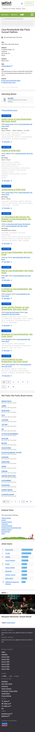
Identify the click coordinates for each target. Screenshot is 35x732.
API (2, 708)
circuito (3, 520)
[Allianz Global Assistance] (4, 724)
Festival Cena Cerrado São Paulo (11, 528)
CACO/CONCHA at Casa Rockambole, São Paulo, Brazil (14, 360)
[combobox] (17, 8)
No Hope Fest (5, 531)
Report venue (14, 87)
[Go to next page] (13, 387)
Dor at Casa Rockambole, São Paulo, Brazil (17, 253)
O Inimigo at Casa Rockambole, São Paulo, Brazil (16, 290)
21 (8, 387)
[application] (17, 604)
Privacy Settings (6, 696)
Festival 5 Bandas (6, 526)
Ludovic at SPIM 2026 (10, 150)
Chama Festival (6, 518)
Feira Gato (4, 524)
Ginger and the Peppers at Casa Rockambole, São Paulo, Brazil (15, 308)
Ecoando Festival (6, 522)
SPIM (3, 533)
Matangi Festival (6, 529)
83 (27, 501)
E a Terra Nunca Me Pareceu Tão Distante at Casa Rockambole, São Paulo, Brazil (16, 219)
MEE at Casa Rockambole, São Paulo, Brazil (17, 271)
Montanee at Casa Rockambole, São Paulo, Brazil (17, 335)
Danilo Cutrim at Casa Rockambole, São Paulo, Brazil (16, 120)
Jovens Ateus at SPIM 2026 (13, 189)
